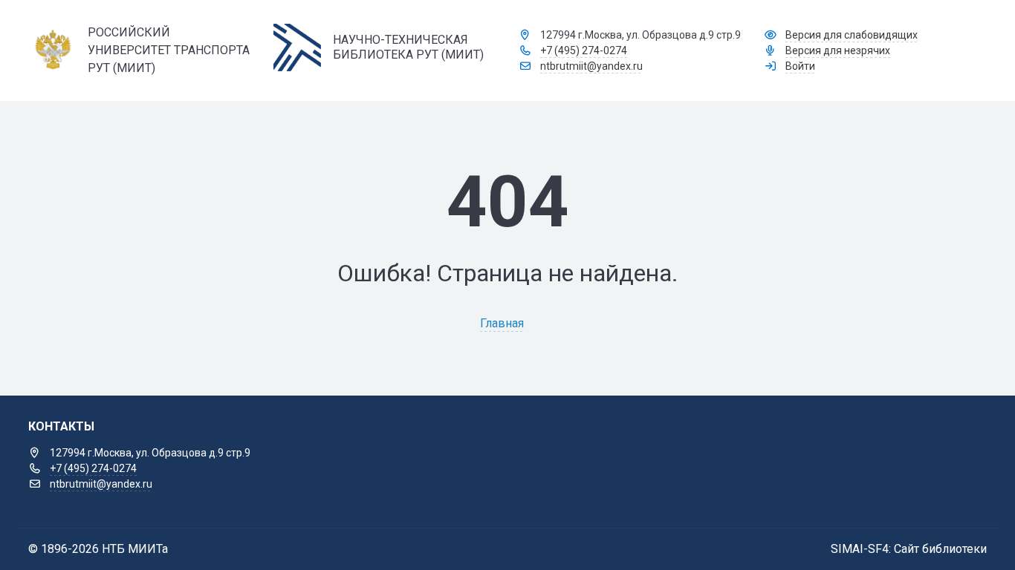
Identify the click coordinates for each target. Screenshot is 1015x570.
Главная (502, 323)
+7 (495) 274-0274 (583, 50)
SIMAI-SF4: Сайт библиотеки (909, 549)
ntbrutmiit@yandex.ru (591, 66)
